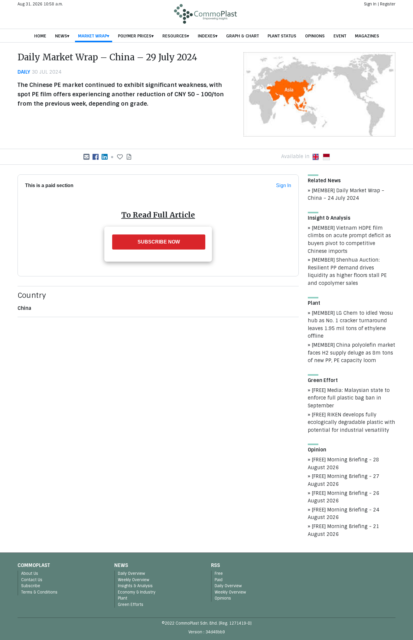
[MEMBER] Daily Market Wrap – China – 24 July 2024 (346, 194)
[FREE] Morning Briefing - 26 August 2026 (343, 497)
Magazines (367, 36)
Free (219, 573)
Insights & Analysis (135, 585)
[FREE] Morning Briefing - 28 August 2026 (343, 464)
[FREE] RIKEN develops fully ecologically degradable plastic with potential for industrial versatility (351, 422)
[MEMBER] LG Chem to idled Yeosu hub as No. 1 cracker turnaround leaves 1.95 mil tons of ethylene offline (350, 324)
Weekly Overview (133, 579)
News (61, 36)
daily (24, 72)
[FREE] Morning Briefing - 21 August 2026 (343, 530)
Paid (219, 579)
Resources (174, 36)
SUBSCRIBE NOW (159, 241)
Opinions (315, 36)
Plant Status (282, 36)
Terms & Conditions (39, 592)
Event (339, 36)
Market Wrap (92, 36)
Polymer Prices (134, 36)
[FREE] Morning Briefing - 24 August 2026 (343, 514)
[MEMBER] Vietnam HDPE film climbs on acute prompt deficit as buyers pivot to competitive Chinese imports (349, 239)
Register (387, 4)
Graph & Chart (242, 36)
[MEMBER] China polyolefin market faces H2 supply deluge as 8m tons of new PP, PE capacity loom (351, 353)
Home (40, 36)
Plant (122, 598)
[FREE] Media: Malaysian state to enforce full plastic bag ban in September (349, 398)
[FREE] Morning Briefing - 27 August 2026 (343, 480)
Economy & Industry (136, 592)
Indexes (206, 36)
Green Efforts (130, 604)
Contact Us (31, 579)
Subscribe (30, 585)
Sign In (370, 4)
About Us (29, 573)
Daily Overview (131, 573)
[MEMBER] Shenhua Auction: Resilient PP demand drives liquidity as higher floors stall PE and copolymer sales (347, 271)
